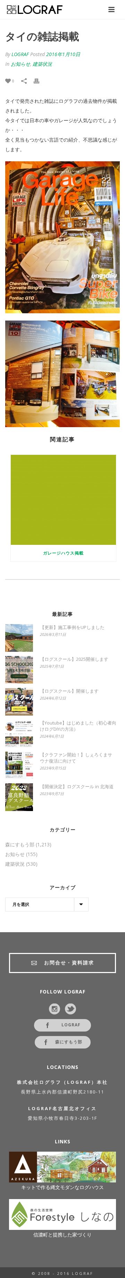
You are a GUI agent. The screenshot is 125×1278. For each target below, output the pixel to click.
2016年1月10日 (63, 54)
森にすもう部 (19, 845)
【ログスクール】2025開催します (74, 659)
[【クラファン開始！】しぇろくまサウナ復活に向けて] (19, 765)
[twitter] (70, 1009)
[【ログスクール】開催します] (19, 702)
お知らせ (20, 64)
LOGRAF (20, 54)
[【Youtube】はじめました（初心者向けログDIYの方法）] (19, 733)
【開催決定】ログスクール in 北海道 (77, 786)
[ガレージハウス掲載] (63, 500)
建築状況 (42, 64)
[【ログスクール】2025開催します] (19, 670)
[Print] (40, 81)
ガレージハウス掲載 (63, 553)
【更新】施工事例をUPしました (72, 627)
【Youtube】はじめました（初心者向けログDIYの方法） (78, 726)
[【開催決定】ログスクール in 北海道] (19, 797)
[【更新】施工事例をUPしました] (19, 638)
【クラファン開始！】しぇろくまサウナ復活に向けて (76, 758)
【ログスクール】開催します (69, 691)
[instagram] (54, 1009)
